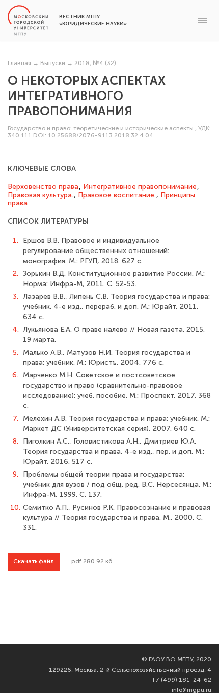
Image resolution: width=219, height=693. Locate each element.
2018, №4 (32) (95, 63)
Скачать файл (33, 561)
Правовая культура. (40, 195)
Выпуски (52, 63)
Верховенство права (43, 186)
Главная (19, 63)
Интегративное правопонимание (140, 186)
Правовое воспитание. (117, 195)
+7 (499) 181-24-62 (181, 679)
